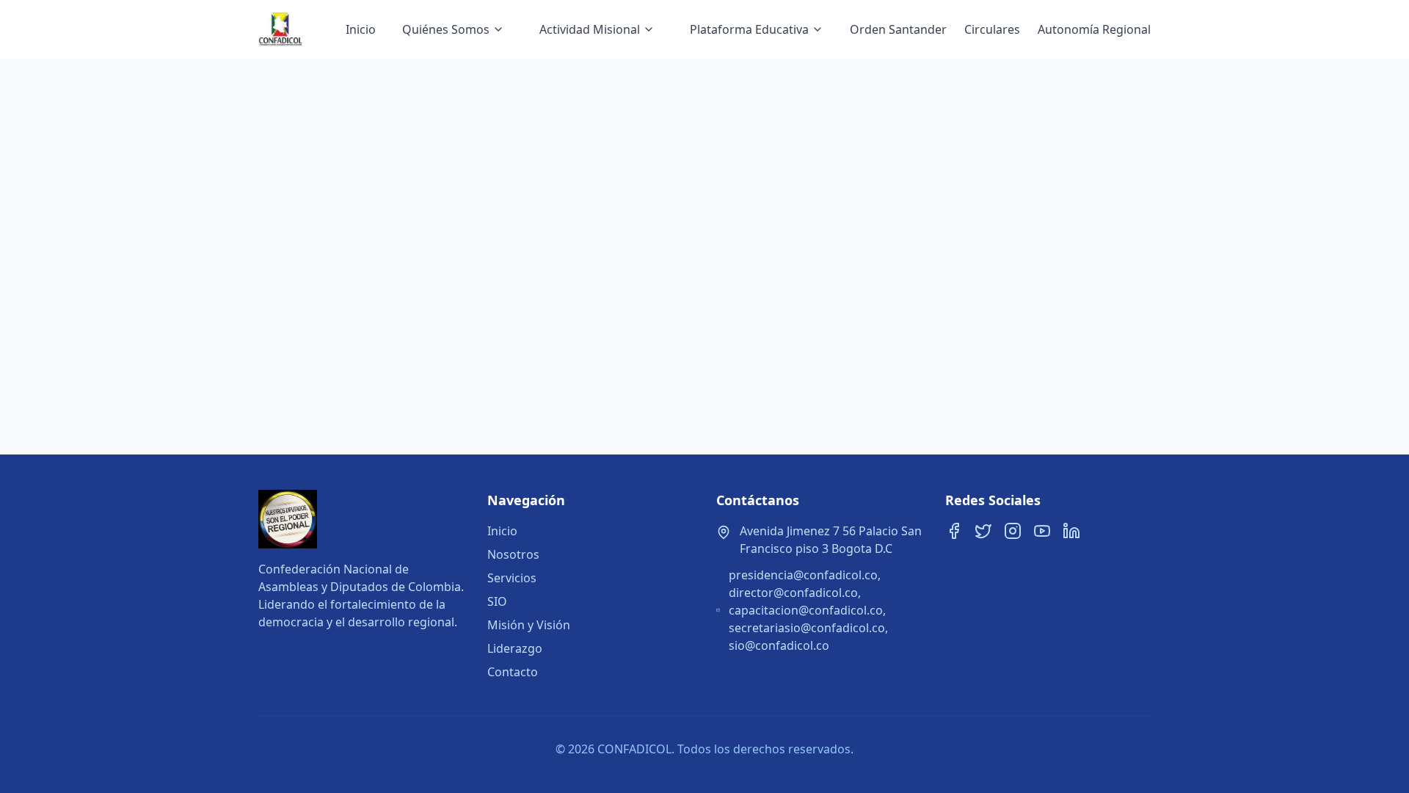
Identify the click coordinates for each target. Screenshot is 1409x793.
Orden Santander (898, 29)
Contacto (512, 672)
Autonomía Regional (1094, 29)
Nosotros (513, 554)
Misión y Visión (528, 625)
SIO (497, 601)
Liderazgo (514, 648)
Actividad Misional (589, 29)
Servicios (511, 578)
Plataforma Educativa (749, 29)
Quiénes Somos (445, 29)
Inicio (361, 29)
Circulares (992, 29)
